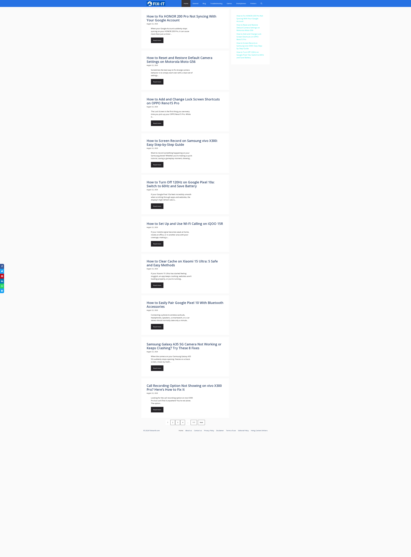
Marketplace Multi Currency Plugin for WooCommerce (204, 436)
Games (229, 3)
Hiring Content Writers (259, 430)
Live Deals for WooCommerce (188, 436)
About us (188, 430)
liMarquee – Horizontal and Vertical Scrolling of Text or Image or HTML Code (182, 436)
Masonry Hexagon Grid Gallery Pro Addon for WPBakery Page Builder (215, 436)
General (195, 3)
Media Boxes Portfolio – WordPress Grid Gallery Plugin (223, 436)
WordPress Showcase (176, 436)
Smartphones (241, 3)
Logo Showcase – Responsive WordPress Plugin (198, 436)
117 (193, 422)
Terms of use (231, 430)
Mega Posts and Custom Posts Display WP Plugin (233, 436)
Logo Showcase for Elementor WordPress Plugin (193, 436)
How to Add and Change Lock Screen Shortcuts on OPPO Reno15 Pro (249, 37)
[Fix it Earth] (156, 3)
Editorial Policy (243, 430)
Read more (157, 40)
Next (201, 422)
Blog (204, 3)
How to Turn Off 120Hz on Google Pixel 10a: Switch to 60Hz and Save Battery (250, 55)
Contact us (198, 430)
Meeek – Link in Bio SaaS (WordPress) (228, 436)
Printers (253, 3)
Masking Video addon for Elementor (210, 436)
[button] (261, 3)
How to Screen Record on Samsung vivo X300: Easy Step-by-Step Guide (250, 46)
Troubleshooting (216, 3)
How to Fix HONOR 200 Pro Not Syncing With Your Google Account (250, 18)
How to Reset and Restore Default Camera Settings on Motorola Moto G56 (248, 28)
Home (186, 3)
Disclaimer (220, 430)
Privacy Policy (209, 430)
